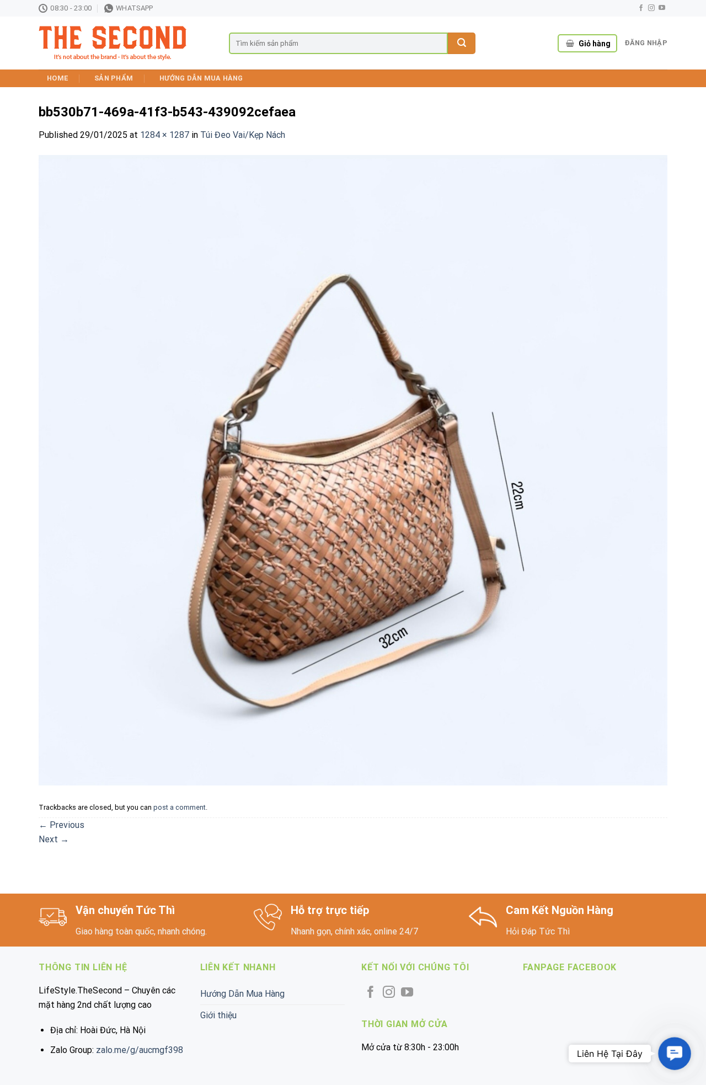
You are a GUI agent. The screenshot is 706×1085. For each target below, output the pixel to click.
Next (54, 839)
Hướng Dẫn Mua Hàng (201, 78)
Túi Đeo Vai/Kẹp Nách (242, 135)
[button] (675, 1054)
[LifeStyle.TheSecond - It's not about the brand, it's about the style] (125, 43)
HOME (57, 78)
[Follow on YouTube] (662, 8)
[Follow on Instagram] (651, 8)
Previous (61, 825)
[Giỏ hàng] (570, 44)
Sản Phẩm (113, 78)
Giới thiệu (218, 1015)
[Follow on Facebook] (641, 8)
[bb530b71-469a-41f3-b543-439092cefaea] (353, 469)
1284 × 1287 (164, 135)
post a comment (179, 807)
